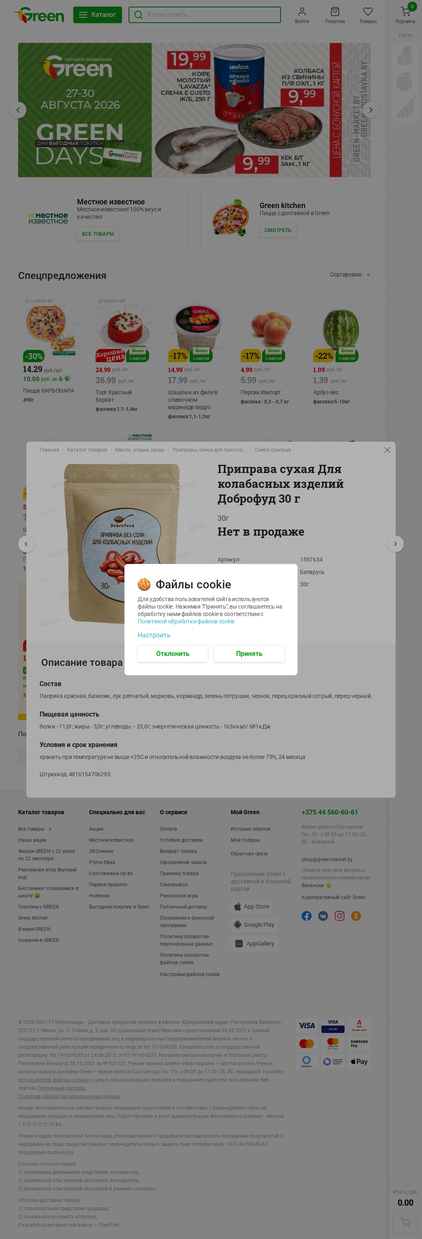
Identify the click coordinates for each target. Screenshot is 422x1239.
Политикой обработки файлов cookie (186, 621)
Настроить (154, 635)
